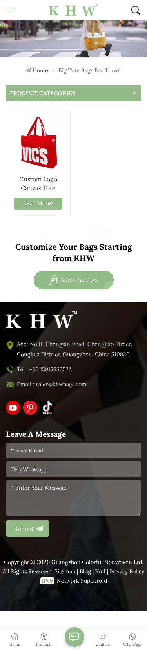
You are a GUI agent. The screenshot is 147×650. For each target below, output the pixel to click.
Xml (100, 571)
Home (40, 70)
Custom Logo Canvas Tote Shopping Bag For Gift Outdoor (38, 184)
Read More (37, 203)
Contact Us (79, 279)
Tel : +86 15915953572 (44, 369)
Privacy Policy (127, 571)
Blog (85, 571)
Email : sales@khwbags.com (52, 384)
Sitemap (64, 571)
